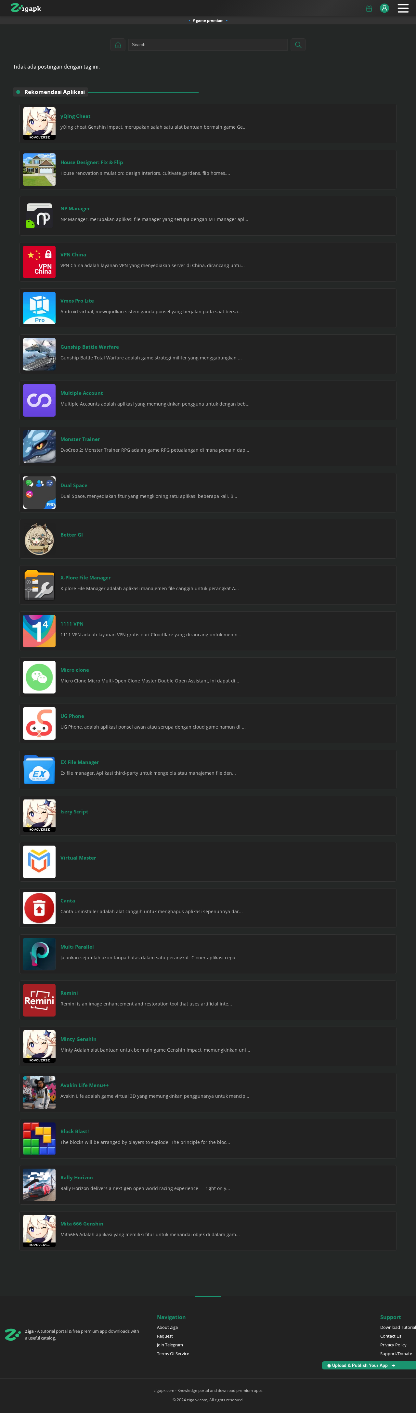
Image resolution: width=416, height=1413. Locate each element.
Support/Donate (396, 1353)
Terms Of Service (173, 1353)
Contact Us (390, 1336)
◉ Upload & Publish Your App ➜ (362, 1365)
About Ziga (167, 1327)
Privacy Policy (393, 1345)
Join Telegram (170, 1345)
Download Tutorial (398, 1327)
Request (165, 1336)
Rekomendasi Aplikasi (54, 92)
